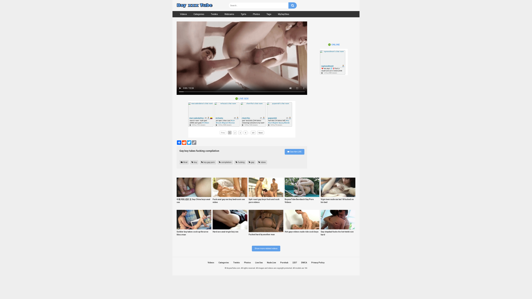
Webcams (229, 14)
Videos (183, 14)
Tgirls (243, 14)
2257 (294, 262)
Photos (256, 14)
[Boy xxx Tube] (195, 5)
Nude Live (271, 262)
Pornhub (284, 262)
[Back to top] (522, 290)
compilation (226, 162)
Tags (269, 14)
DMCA (304, 262)
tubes (263, 162)
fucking (241, 162)
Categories (199, 14)
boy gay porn (209, 162)
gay (252, 162)
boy (195, 162)
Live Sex (259, 262)
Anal (185, 162)
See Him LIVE (296, 152)
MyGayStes (283, 14)
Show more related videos (266, 248)
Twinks (214, 14)
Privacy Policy (317, 262)
